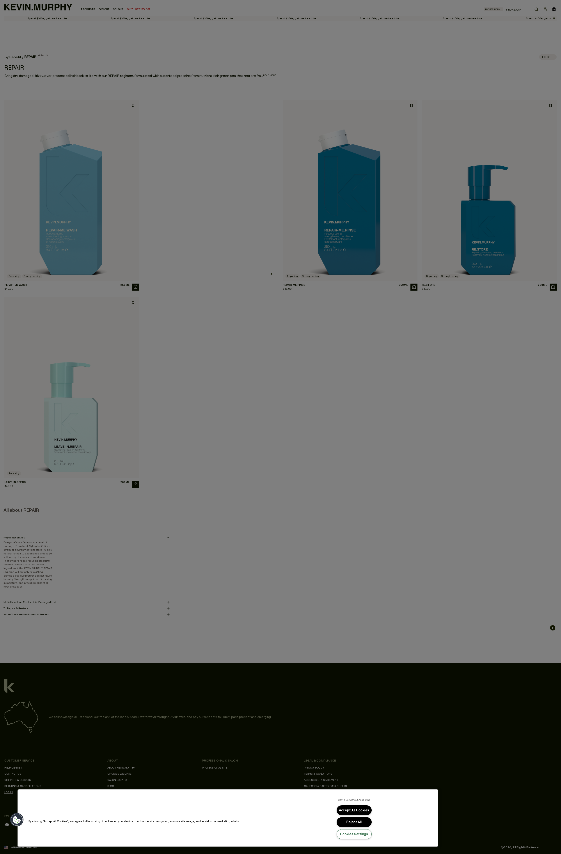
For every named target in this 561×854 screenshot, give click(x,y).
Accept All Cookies (354, 810)
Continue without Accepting (354, 799)
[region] (228, 818)
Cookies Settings (354, 834)
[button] (17, 820)
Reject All (354, 822)
